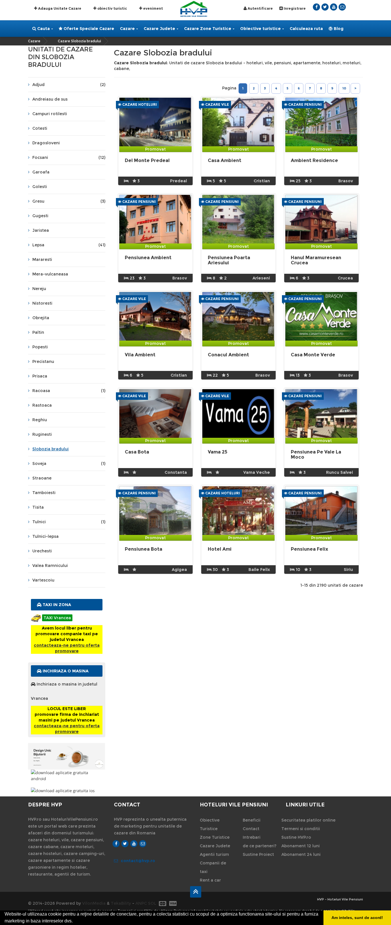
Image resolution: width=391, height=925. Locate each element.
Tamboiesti (44, 492)
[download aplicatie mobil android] (66, 776)
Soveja (68, 463)
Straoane (42, 478)
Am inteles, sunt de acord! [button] (357, 917)
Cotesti (39, 128)
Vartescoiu (43, 580)
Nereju (39, 288)
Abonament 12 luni (300, 845)
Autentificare (260, 8)
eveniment (152, 8)
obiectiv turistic (111, 8)
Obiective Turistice (210, 824)
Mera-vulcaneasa (50, 274)
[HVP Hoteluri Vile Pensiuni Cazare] (193, 8)
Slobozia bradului (50, 448)
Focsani (68, 157)
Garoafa (41, 172)
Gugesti (40, 215)
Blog (338, 28)
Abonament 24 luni (301, 854)
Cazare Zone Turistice (207, 28)
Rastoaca (42, 405)
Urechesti (42, 551)
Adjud (68, 84)
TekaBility (121, 903)
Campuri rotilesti (49, 113)
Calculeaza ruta (306, 28)
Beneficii (251, 820)
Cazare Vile (216, 104)
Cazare (127, 28)
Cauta (43, 28)
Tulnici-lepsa (45, 536)
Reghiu (39, 419)
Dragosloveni (46, 142)
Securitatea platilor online (308, 820)
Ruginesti (42, 434)
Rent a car (210, 880)
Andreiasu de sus (50, 99)
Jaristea (40, 230)
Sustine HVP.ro (296, 837)
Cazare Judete (159, 28)
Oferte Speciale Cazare (88, 28)
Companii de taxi (213, 867)
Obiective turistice (260, 28)
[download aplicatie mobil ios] (66, 791)
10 (344, 88)
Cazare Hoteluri (139, 104)
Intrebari (251, 837)
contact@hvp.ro (138, 860)
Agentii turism (214, 854)
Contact (251, 828)
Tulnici (68, 521)
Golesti (39, 186)
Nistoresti (42, 303)
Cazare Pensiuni (304, 104)
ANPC (141, 903)
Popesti (40, 346)
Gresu (68, 201)
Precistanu (43, 361)
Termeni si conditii (300, 828)
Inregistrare (294, 8)
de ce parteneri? (260, 845)
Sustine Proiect (258, 854)
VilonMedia (94, 903)
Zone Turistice (215, 837)
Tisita (38, 507)
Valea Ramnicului (50, 565)
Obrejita (40, 317)
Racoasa (68, 390)
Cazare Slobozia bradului (79, 41)
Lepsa (68, 244)
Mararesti (42, 259)
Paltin (38, 332)
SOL (152, 903)
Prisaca (39, 376)
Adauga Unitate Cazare (59, 8)
